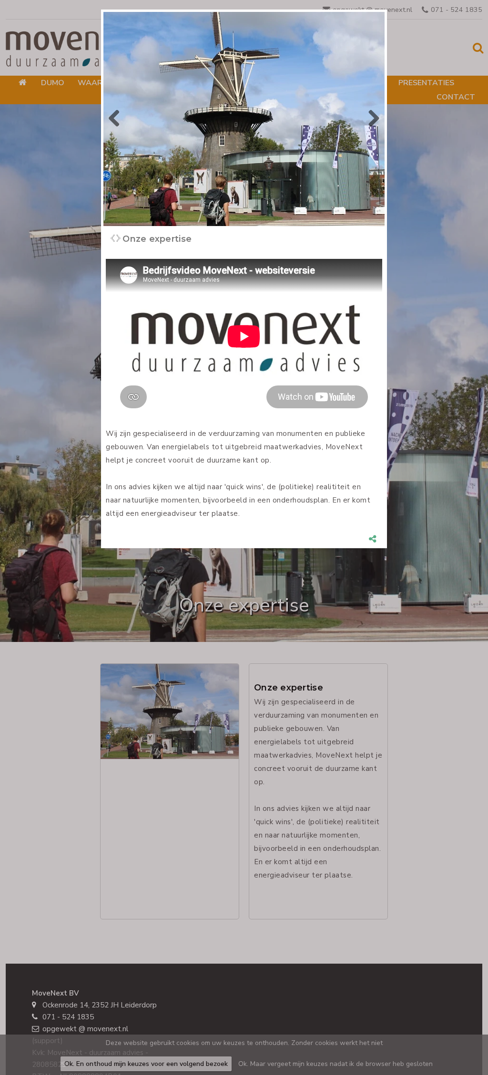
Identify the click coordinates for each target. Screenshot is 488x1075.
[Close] (387, 9)
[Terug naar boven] (457, 1044)
